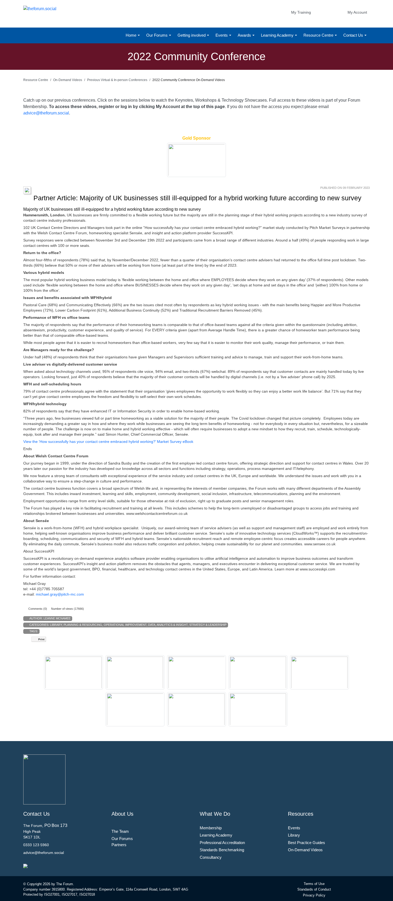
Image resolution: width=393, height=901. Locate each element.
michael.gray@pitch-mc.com (60, 594)
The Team (120, 831)
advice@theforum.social (46, 113)
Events (222, 35)
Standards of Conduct (314, 889)
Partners (118, 844)
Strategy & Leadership (207, 624)
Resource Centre (318, 35)
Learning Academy (278, 35)
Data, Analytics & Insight (168, 624)
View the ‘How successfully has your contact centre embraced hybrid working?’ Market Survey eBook (108, 441)
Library (56, 624)
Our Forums (157, 35)
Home (131, 35)
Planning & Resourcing (83, 624)
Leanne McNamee (57, 618)
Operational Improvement (125, 624)
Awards (245, 35)
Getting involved (192, 35)
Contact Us (353, 35)
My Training (301, 12)
